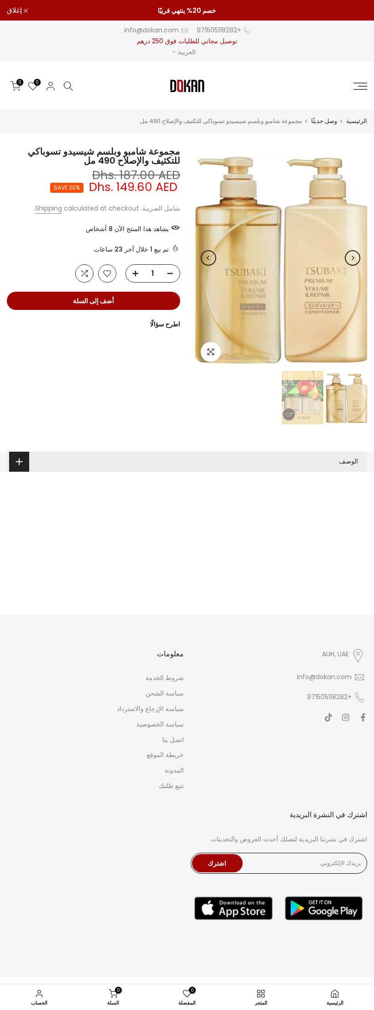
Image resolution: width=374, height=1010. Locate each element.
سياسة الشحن (164, 693)
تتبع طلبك (171, 785)
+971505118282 (219, 30)
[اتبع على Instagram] (346, 717)
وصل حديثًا (324, 121)
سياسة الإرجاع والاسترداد (150, 708)
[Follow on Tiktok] (328, 717)
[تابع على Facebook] (363, 717)
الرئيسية (356, 121)
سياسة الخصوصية (160, 724)
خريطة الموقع (165, 754)
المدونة (174, 770)
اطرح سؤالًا (165, 324)
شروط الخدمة (164, 677)
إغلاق (354, 10)
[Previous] (352, 258)
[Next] (208, 258)
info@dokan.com (151, 30)
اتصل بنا (173, 739)
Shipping (48, 208)
